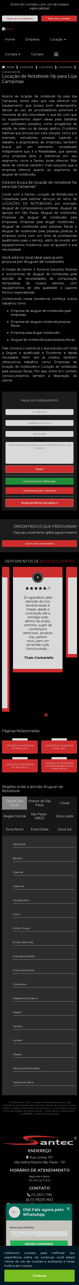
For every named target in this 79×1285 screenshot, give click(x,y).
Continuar (39, 1275)
